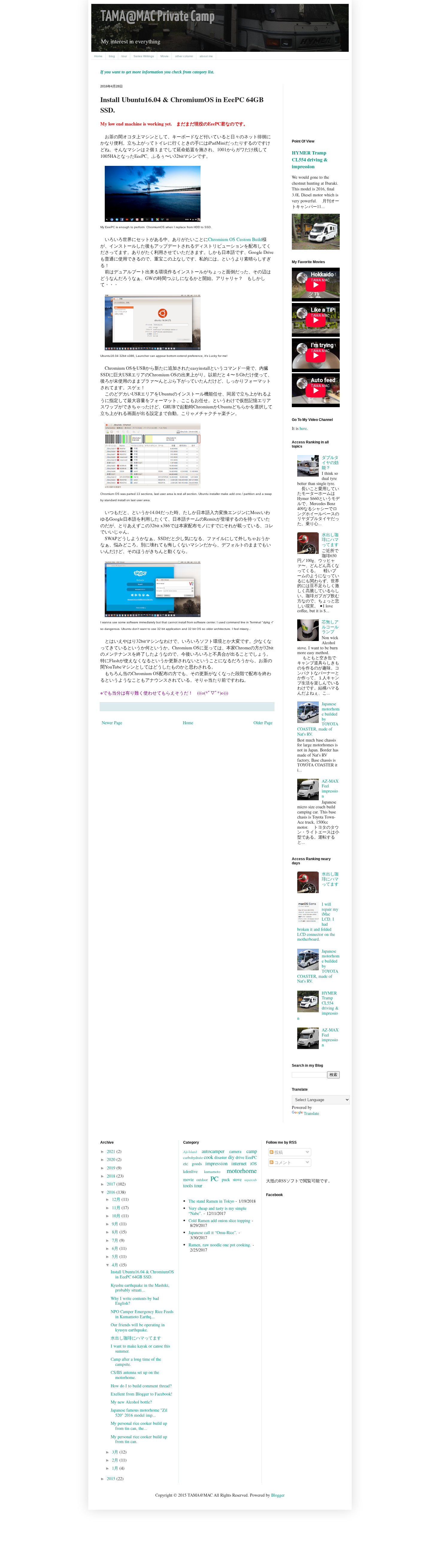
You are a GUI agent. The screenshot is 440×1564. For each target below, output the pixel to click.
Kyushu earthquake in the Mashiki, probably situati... (140, 1287)
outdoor (202, 1179)
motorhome (242, 1170)
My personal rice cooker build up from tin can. (139, 1439)
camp (251, 1151)
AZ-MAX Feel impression (330, 788)
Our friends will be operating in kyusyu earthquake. (138, 1327)
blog (112, 56)
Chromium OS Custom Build (235, 239)
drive (240, 1157)
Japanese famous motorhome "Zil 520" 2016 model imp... (139, 1412)
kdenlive (190, 1171)
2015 (111, 1478)
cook (208, 1157)
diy (231, 1157)
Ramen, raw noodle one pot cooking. (220, 1245)
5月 (115, 1256)
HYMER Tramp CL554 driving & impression (310, 159)
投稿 (278, 1152)
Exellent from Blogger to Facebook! (141, 1394)
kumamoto (212, 1171)
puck (226, 1179)
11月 (117, 1207)
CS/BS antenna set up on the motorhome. (135, 1374)
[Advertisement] (319, 106)
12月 (117, 1199)
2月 (115, 1460)
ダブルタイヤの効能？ (330, 462)
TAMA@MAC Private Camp (157, 17)
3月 (115, 1452)
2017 (111, 1184)
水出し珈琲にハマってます (330, 540)
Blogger (278, 1495)
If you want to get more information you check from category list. (157, 72)
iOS (253, 1163)
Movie (164, 56)
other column (184, 56)
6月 (115, 1248)
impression (216, 1163)
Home (98, 56)
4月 (115, 1265)
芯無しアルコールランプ (330, 627)
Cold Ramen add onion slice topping (219, 1220)
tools (188, 1185)
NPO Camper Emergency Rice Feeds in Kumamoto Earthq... (142, 1314)
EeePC (251, 1157)
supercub (250, 1179)
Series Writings (143, 56)
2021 (111, 1151)
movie (188, 1179)
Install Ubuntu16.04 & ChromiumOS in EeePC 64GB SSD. (142, 1274)
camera (235, 1151)
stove (237, 1179)
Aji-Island (190, 1151)
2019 (111, 1168)
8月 (115, 1232)
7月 (115, 1240)
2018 (111, 1176)
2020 (111, 1159)
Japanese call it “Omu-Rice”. (213, 1232)
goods (197, 1163)
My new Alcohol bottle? (131, 1402)
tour (124, 56)
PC (214, 1178)
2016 (111, 1192)
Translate (311, 1113)
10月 (117, 1216)
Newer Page (112, 722)
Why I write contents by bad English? (135, 1300)
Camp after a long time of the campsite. (136, 1361)
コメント (282, 1162)
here (303, 428)
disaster (220, 1157)
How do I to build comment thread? (141, 1386)
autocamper (213, 1151)
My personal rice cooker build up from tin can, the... (139, 1425)
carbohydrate (193, 1157)
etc (185, 1163)
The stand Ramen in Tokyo (211, 1201)
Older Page (263, 722)
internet (239, 1163)
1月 (115, 1468)
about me (206, 56)
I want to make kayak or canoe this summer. (140, 1348)
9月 (115, 1224)
